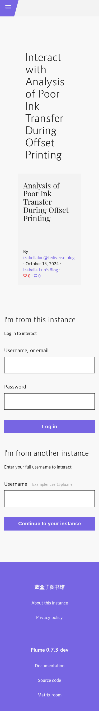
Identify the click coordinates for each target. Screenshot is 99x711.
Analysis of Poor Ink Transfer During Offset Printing (46, 202)
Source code (49, 681)
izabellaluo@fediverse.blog (49, 258)
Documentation (49, 666)
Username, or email (26, 350)
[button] (8, 8)
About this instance (49, 603)
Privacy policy (49, 618)
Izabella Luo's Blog (40, 270)
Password (15, 387)
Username (38, 484)
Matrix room (49, 695)
